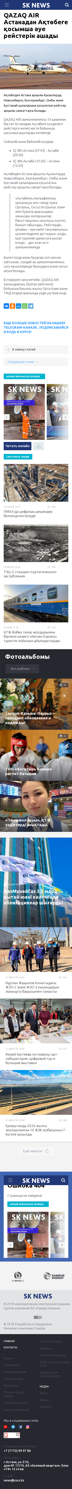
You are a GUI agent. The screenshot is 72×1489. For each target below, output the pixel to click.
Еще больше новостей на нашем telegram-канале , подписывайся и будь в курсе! (36, 327)
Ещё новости (32, 1151)
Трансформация (16, 1402)
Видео (44, 1400)
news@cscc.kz (14, 1480)
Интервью (11, 1385)
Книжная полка (51, 1341)
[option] (18, 1276)
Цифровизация (15, 1372)
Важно (8, 1358)
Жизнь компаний (16, 1409)
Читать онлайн (18, 446)
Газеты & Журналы (53, 1355)
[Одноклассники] (12, 306)
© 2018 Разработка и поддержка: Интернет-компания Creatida (28, 1326)
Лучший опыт (13, 1378)
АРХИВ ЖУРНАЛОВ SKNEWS (23, 376)
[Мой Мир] (18, 306)
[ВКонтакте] (6, 306)
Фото (43, 1393)
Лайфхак (46, 1348)
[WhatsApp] (24, 306)
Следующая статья (21, 361)
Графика (46, 1406)
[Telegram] (30, 306)
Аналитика (11, 1365)
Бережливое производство (50, 1374)
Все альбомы (20, 668)
